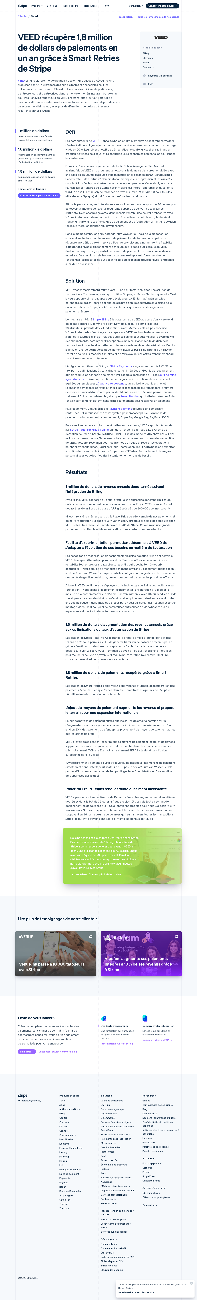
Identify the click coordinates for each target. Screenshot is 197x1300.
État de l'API (107, 1252)
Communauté (150, 1113)
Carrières (147, 1167)
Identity (63, 1152)
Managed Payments (70, 1169)
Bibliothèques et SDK (112, 1261)
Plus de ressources (153, 1151)
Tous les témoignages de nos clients (158, 16)
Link (61, 1165)
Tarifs (106, 5)
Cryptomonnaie (67, 1135)
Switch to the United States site (136, 1292)
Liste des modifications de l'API (117, 1256)
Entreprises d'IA (109, 1160)
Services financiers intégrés (116, 1122)
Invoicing (64, 1156)
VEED (21, 80)
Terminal (64, 1203)
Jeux (103, 1173)
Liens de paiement (69, 1173)
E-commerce (108, 1117)
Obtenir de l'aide (151, 1192)
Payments (64, 1178)
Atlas (62, 1104)
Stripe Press (149, 1176)
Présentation (125, 16)
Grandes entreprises (112, 1100)
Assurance (106, 1181)
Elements (64, 1143)
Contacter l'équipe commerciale (38, 195)
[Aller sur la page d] (21, 1096)
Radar (62, 1186)
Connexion (135, 5)
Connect (63, 1130)
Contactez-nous (151, 1180)
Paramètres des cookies (156, 1146)
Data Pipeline (66, 1139)
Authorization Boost (70, 1109)
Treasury (64, 1208)
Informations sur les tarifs (116, 1043)
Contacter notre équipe (161, 5)
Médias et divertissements (115, 1186)
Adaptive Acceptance (111, 383)
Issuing (63, 1160)
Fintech (105, 1168)
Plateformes (107, 1151)
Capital (63, 1117)
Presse (146, 1171)
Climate (63, 1126)
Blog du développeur (112, 1269)
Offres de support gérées (156, 1197)
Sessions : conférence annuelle (159, 1117)
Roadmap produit (152, 1163)
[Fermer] (191, 1284)
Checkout (64, 1122)
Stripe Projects (109, 1265)
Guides (146, 1100)
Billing (62, 1113)
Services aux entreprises (114, 1231)
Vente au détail (109, 1203)
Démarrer (25, 1051)
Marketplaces (108, 1143)
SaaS (103, 1155)
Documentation (109, 1244)
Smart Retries (130, 396)
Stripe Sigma (66, 1195)
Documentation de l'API (156, 1039)
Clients (22, 16)
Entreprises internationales (115, 1134)
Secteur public (108, 1199)
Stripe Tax (64, 1199)
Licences (147, 1138)
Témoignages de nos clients (158, 1104)
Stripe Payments (121, 366)
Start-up (105, 1104)
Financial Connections (70, 1147)
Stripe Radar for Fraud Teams (89, 429)
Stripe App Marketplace (113, 1219)
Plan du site (149, 1142)
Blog (145, 1109)
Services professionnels (114, 1194)
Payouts (63, 1182)
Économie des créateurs (114, 1164)
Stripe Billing (101, 319)
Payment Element (120, 408)
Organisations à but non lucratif (117, 1190)
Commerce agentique (112, 1109)
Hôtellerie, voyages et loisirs (116, 1177)
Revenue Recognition (70, 1191)
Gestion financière (111, 1147)
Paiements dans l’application (116, 1138)
